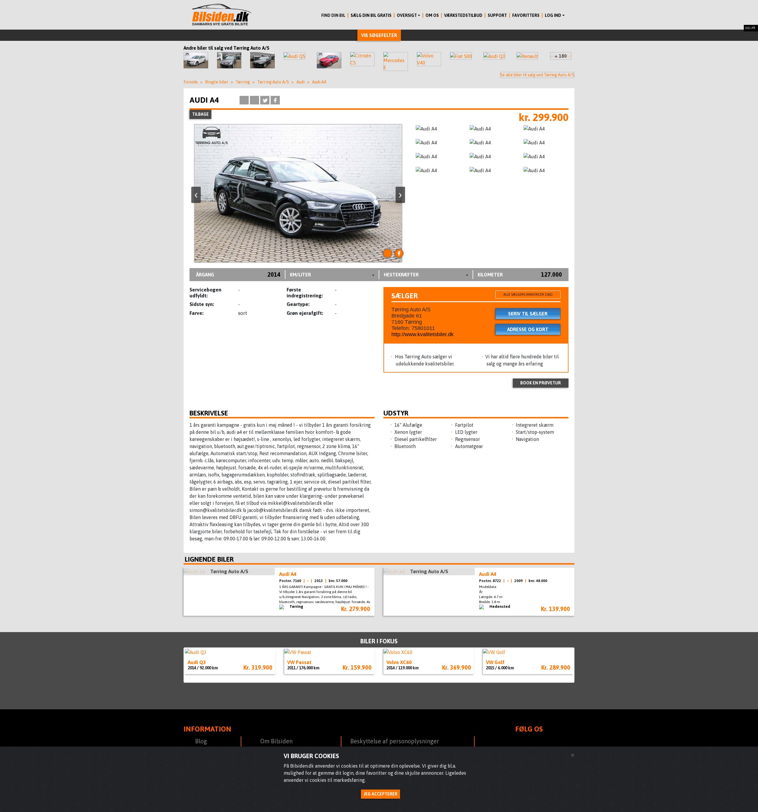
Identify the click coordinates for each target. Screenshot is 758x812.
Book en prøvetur (540, 383)
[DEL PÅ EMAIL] (254, 100)
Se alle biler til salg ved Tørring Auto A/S (537, 74)
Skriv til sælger (527, 313)
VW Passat (299, 662)
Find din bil (333, 15)
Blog (201, 741)
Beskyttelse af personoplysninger (394, 741)
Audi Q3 (197, 662)
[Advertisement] (154, 285)
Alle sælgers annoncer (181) (528, 294)
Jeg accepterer (380, 794)
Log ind (553, 15)
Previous (174, 665)
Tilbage (200, 114)
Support (497, 15)
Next (583, 665)
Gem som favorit (230, 100)
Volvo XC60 (399, 662)
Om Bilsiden (276, 741)
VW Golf (495, 662)
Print (244, 100)
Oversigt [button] (407, 15)
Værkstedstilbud (463, 15)
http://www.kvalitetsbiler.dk (422, 334)
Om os (432, 15)
